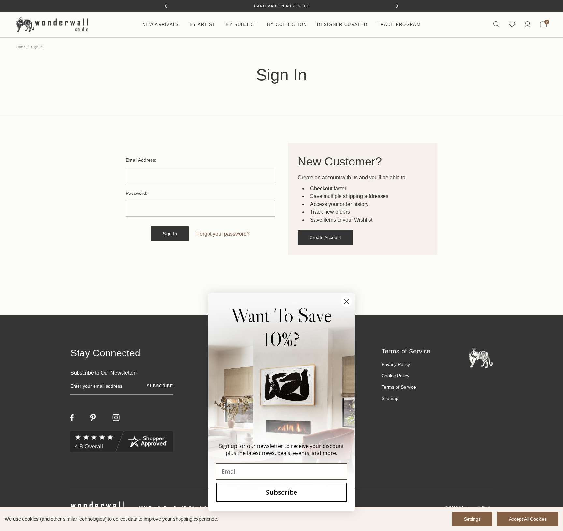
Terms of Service (399, 387)
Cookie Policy (395, 375)
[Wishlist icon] (512, 24)
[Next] (397, 5)
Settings (472, 519)
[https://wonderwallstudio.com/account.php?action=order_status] (527, 24)
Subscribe (281, 492)
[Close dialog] (346, 301)
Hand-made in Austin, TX (281, 6)
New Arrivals (160, 24)
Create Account (325, 237)
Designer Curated (342, 24)
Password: (136, 193)
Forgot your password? (223, 234)
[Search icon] (496, 24)
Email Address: (141, 160)
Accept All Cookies (528, 519)
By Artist (203, 24)
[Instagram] (116, 417)
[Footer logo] (481, 357)
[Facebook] (72, 417)
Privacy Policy (396, 364)
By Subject (241, 24)
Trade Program (399, 24)
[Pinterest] (93, 417)
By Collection (287, 24)
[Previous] (166, 5)
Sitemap (390, 398)
